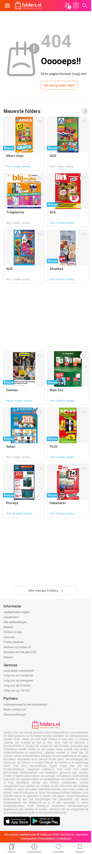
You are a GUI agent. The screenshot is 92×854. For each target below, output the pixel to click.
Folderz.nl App (13, 632)
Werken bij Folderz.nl (17, 647)
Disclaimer (67, 834)
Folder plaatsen (14, 642)
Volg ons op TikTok (16, 690)
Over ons (9, 637)
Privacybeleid (46, 838)
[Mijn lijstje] (75, 5)
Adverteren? (11, 617)
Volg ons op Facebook (18, 675)
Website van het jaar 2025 (20, 652)
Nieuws (8, 657)
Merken (8, 627)
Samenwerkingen (15, 714)
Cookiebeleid (63, 838)
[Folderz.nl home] (28, 5)
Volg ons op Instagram (18, 680)
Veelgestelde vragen (17, 612)
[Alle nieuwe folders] (84, 111)
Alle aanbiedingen (15, 622)
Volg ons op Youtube (17, 685)
